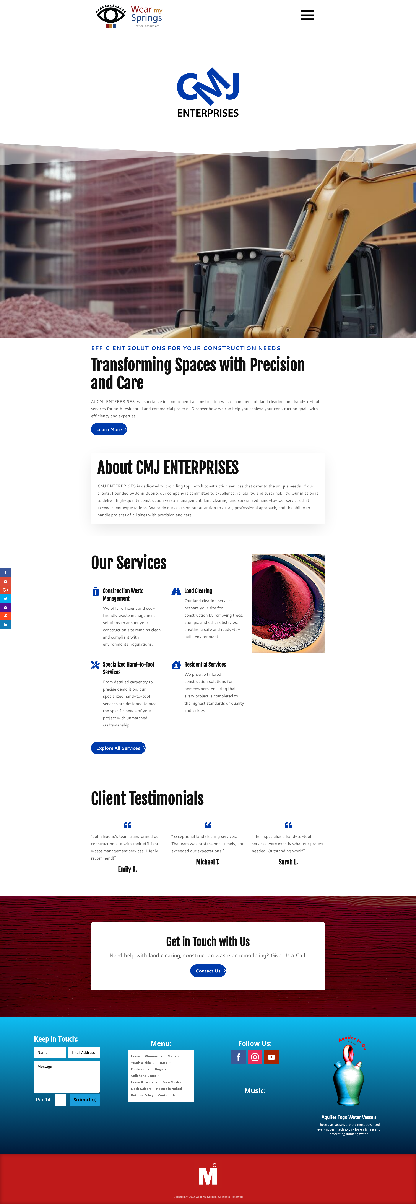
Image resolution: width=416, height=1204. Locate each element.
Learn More (109, 429)
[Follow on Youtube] (271, 1057)
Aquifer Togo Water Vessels (349, 1117)
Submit (82, 1100)
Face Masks (172, 1082)
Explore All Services (118, 748)
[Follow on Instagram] (255, 1057)
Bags (159, 1069)
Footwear (138, 1069)
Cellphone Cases (144, 1075)
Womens (152, 1056)
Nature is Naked (169, 1088)
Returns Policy (142, 1095)
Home (135, 1056)
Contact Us (208, 971)
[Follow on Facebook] (238, 1057)
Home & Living (142, 1082)
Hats (163, 1062)
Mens (172, 1056)
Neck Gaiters (141, 1088)
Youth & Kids (141, 1062)
